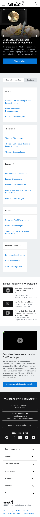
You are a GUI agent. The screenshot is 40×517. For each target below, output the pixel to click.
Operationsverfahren (14, 80)
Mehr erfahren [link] (20, 61)
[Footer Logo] (8, 502)
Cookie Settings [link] (28, 513)
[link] (8, 290)
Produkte (30, 80)
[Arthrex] (14, 3)
